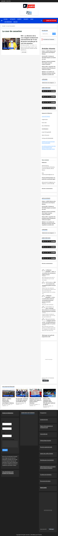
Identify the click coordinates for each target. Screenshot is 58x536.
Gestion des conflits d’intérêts (46, 453)
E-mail (4, 433)
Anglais (15, 22)
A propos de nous (44, 419)
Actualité (12, 19)
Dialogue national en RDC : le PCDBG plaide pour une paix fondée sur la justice (49, 322)
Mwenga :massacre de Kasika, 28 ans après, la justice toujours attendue (48, 63)
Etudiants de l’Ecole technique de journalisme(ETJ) (48, 142)
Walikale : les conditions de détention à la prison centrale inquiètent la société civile (48, 73)
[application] (49, 91)
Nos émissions (8, 22)
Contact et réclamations (7, 413)
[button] (1, 20)
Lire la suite (24, 52)
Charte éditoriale (43, 434)
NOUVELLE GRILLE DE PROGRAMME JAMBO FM (48, 378)
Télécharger (45, 380)
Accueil (5, 19)
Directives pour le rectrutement (47, 460)
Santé (50, 395)
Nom (3, 430)
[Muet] (51, 91)
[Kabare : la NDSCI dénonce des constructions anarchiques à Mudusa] (8, 393)
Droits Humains (10, 48)
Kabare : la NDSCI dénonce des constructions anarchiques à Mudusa (49, 52)
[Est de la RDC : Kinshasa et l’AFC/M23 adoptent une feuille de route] (22, 393)
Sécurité (26, 19)
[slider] (53, 91)
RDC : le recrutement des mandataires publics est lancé (49, 273)
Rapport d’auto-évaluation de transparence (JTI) (46, 426)
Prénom (3, 426)
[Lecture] (43, 91)
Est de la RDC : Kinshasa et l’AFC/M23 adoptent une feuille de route (49, 58)
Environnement (6, 395)
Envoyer (5, 450)
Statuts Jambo (43, 487)
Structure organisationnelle (46, 447)
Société (19, 19)
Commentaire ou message (8, 439)
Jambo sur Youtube (51, 20)
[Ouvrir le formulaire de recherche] (41, 21)
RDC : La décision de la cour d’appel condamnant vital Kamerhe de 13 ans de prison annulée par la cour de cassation (11, 44)
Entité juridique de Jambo (45, 440)
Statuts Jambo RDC (43, 529)
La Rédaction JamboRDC (25, 45)
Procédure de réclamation (46, 474)
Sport (31, 19)
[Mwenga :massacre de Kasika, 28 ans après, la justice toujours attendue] (36, 393)
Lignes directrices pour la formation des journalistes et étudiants (48, 467)
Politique (23, 395)
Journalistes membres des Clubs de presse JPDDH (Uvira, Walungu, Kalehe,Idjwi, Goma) (49, 147)
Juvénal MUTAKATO (46, 116)
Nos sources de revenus (45, 481)
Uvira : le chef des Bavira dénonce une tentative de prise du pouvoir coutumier (49, 310)
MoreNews (33, 534)
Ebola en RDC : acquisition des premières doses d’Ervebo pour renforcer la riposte (49, 68)
